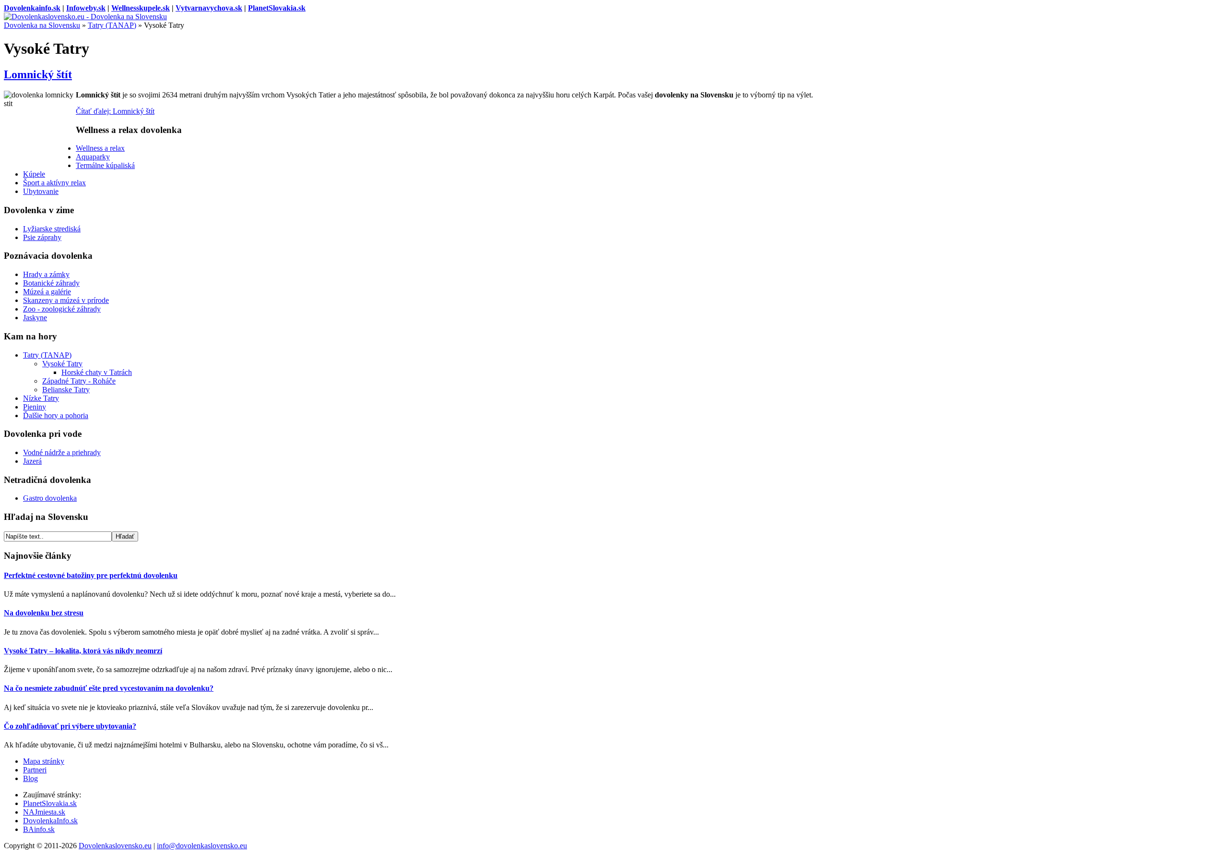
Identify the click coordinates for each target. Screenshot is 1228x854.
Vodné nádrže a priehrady (62, 452)
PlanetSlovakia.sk (277, 8)
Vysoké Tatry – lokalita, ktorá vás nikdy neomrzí (83, 651)
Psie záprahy (42, 237)
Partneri (35, 770)
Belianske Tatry (66, 389)
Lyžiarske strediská (52, 229)
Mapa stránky (43, 761)
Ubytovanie (41, 191)
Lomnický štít (38, 74)
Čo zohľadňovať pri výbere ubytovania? (70, 726)
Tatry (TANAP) (112, 25)
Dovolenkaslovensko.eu (115, 846)
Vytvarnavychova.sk (209, 8)
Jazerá (32, 461)
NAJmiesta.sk (44, 812)
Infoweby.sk (86, 8)
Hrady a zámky (46, 274)
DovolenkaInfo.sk (50, 821)
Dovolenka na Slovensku (42, 25)
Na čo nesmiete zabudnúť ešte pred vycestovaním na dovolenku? (108, 688)
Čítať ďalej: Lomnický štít (115, 111)
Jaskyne (35, 317)
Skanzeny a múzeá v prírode (66, 300)
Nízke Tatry (41, 398)
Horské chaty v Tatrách (96, 372)
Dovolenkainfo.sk (32, 8)
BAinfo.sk (39, 829)
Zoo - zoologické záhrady (62, 309)
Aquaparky (93, 157)
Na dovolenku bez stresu (43, 613)
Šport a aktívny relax (54, 183)
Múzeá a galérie (47, 292)
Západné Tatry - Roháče (79, 381)
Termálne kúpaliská (105, 165)
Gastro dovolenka (50, 498)
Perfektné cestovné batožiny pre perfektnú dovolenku (90, 575)
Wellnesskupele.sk (140, 8)
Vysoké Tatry (62, 364)
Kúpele (34, 174)
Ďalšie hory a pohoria (55, 415)
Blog (30, 778)
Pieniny (34, 407)
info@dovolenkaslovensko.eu (202, 846)
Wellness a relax (100, 148)
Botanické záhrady (51, 283)
